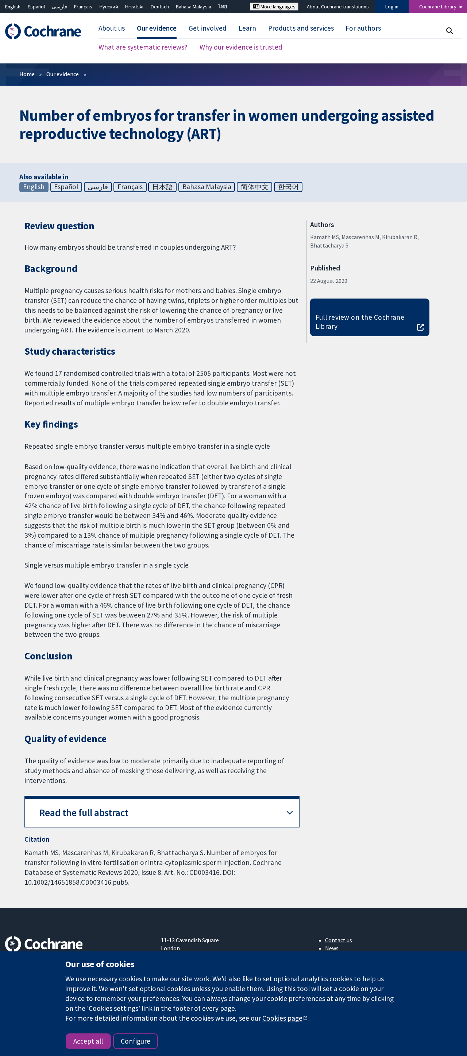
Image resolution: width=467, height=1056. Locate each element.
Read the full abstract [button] (83, 813)
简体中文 (255, 186)
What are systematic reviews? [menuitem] (143, 47)
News (332, 948)
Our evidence (62, 74)
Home (27, 74)
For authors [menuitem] (363, 28)
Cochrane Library (437, 6)
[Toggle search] (449, 30)
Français (83, 6)
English (12, 6)
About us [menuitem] (112, 28)
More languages (277, 6)
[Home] (46, 31)
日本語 (162, 186)
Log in (391, 6)
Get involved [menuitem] (208, 28)
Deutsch (160, 6)
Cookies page (282, 1018)
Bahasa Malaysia (193, 6)
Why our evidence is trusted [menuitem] (241, 47)
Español (36, 6)
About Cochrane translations (338, 6)
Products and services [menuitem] (301, 28)
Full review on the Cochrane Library (360, 322)
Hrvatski (134, 6)
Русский (108, 6)
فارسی (59, 6)
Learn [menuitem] (247, 28)
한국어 (288, 186)
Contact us (338, 940)
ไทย (222, 6)
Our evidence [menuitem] (157, 28)
